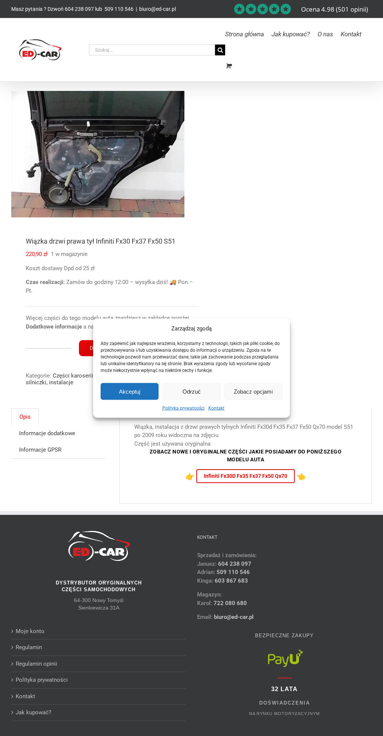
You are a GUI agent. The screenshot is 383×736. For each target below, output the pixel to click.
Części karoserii (73, 375)
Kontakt (216, 408)
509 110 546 (118, 9)
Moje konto (30, 631)
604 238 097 (79, 9)
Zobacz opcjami (253, 391)
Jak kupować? (33, 712)
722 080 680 (229, 603)
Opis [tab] (25, 416)
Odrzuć (192, 391)
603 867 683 (231, 580)
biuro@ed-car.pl (157, 9)
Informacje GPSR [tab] (40, 449)
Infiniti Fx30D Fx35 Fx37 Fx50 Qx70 (245, 476)
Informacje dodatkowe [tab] (47, 433)
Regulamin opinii (36, 663)
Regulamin (29, 647)
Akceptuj (129, 391)
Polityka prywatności (183, 408)
